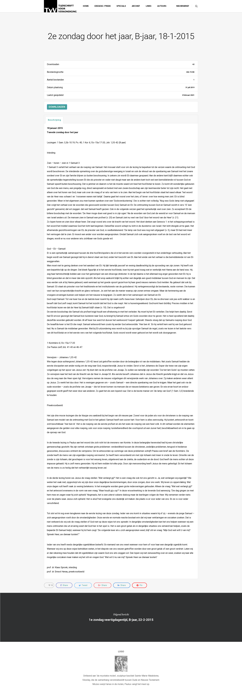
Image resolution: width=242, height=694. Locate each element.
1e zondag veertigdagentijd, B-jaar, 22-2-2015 (121, 617)
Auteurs (161, 6)
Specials (121, 6)
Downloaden (57, 107)
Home (86, 6)
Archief (136, 6)
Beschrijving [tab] (54, 120)
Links (148, 6)
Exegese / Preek (103, 6)
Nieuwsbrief (182, 6)
